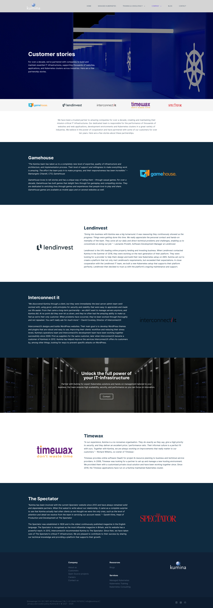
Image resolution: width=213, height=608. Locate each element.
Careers (72, 577)
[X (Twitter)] (181, 602)
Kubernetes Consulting (120, 587)
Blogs (112, 567)
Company (155, 6)
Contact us (73, 580)
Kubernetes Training (119, 583)
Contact (182, 6)
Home (89, 6)
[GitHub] (185, 602)
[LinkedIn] (176, 602)
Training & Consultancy (133, 6)
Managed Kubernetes (107, 6)
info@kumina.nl (92, 601)
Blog (170, 6)
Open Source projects (78, 574)
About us (72, 567)
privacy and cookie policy (38, 604)
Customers (73, 570)
